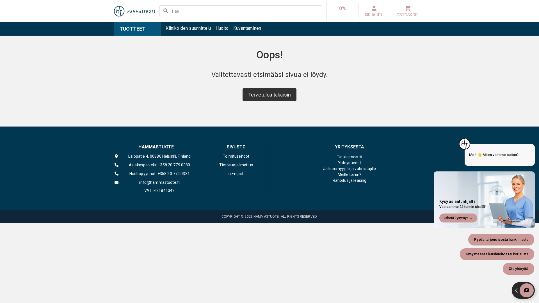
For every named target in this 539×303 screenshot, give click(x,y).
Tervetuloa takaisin (269, 95)
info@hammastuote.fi (159, 182)
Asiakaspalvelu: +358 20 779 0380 (159, 165)
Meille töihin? (349, 174)
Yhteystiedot (349, 162)
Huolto (222, 28)
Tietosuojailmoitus (236, 165)
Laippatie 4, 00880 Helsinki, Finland (159, 156)
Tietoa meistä (349, 157)
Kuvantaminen (247, 28)
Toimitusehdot (236, 156)
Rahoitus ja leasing (350, 180)
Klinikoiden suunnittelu (188, 28)
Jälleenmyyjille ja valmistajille (349, 168)
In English (236, 173)
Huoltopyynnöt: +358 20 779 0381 (159, 173)
